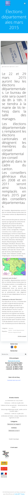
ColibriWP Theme (19, 494)
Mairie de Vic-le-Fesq (14, 361)
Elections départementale (14, 332)
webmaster (7, 66)
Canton (10, 330)
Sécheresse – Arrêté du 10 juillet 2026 (14, 413)
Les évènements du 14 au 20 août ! (14, 400)
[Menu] (24, 3)
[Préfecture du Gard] (14, 475)
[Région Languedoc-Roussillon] (14, 468)
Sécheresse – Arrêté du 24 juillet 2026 (14, 403)
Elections (11, 328)
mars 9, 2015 (15, 66)
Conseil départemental (18, 330)
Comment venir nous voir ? (14, 380)
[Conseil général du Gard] (14, 463)
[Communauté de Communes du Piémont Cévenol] (14, 454)
